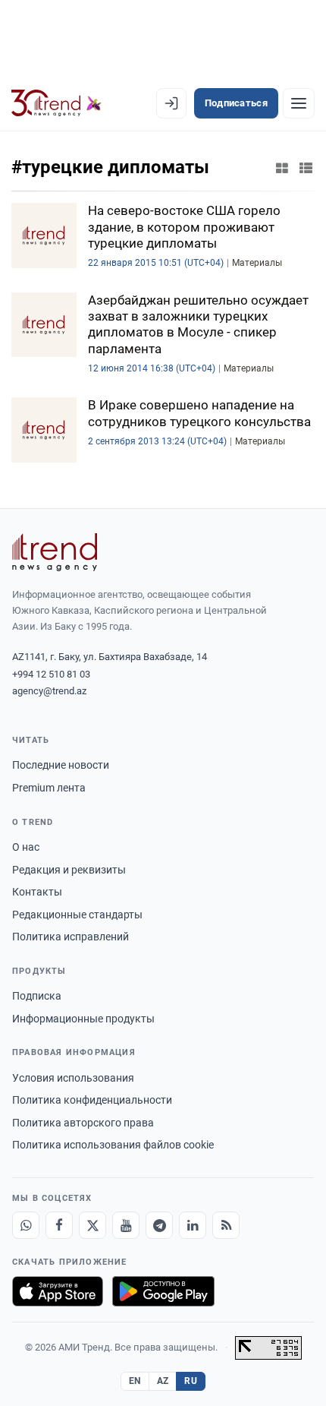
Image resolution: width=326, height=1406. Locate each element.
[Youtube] (125, 1225)
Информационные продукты (83, 1019)
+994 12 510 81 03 (51, 674)
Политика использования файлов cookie (113, 1145)
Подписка (36, 996)
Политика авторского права (83, 1123)
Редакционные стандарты (77, 914)
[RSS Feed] (226, 1225)
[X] (92, 1225)
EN (135, 1381)
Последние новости (60, 765)
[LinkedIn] (192, 1225)
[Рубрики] (299, 103)
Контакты (37, 892)
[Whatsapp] (25, 1225)
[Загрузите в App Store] (57, 1291)
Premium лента (49, 788)
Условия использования (73, 1078)
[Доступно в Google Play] (163, 1291)
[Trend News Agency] (54, 552)
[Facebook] (59, 1225)
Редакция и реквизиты (69, 870)
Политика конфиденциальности (92, 1100)
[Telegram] (159, 1225)
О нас (25, 847)
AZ (163, 1381)
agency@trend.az (49, 691)
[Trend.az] (56, 103)
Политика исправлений (70, 936)
